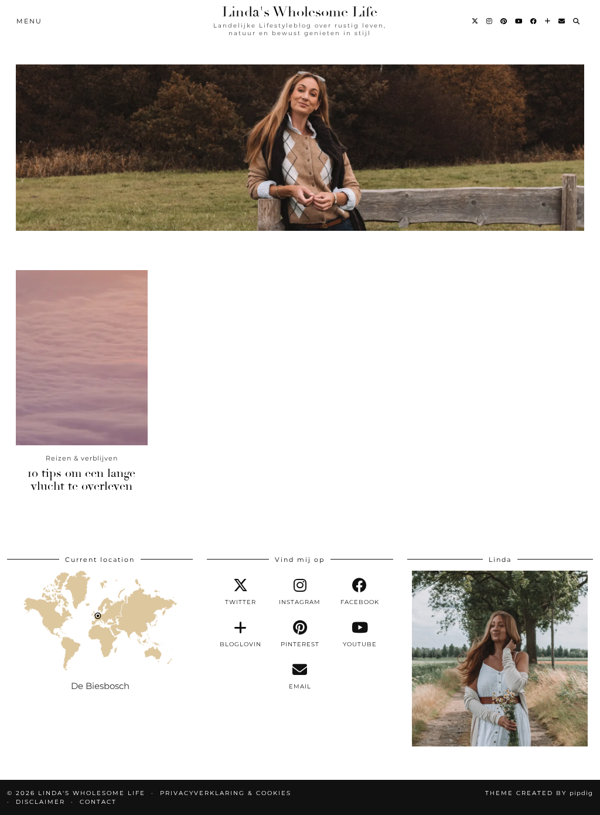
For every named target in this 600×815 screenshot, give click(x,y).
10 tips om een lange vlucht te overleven (81, 479)
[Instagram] (489, 21)
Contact (98, 802)
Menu (29, 21)
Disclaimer (40, 802)
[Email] (562, 21)
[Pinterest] (504, 21)
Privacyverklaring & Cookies (225, 793)
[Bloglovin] (548, 21)
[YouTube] (519, 21)
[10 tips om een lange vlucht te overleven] (82, 357)
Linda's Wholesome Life (299, 12)
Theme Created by (539, 793)
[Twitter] (475, 21)
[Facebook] (534, 21)
